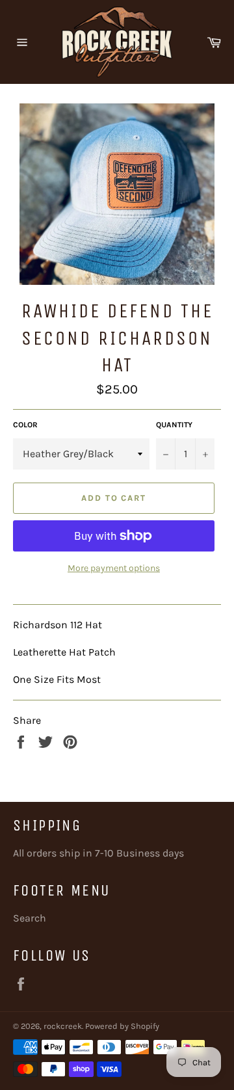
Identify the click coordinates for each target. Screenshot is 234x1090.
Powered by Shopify (122, 1026)
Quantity (174, 424)
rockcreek (63, 1026)
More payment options (114, 568)
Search (29, 918)
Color (25, 424)
